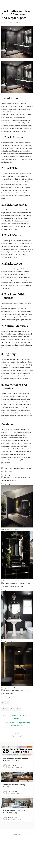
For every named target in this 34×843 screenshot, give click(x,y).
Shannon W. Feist (12, 765)
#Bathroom (5, 709)
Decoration (5, 703)
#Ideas (18, 709)
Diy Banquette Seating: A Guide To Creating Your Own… (17, 759)
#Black (12, 709)
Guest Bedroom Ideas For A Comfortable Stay (14, 812)
